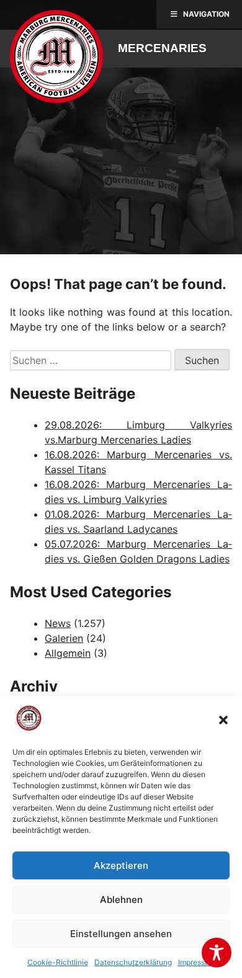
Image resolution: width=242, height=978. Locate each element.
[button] (223, 720)
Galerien (64, 638)
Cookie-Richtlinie (57, 962)
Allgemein (68, 653)
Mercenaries (162, 48)
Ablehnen (121, 899)
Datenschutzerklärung (133, 962)
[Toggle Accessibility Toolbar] (216, 952)
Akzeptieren (121, 865)
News (58, 623)
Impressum (196, 962)
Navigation (206, 14)
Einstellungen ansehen (121, 934)
